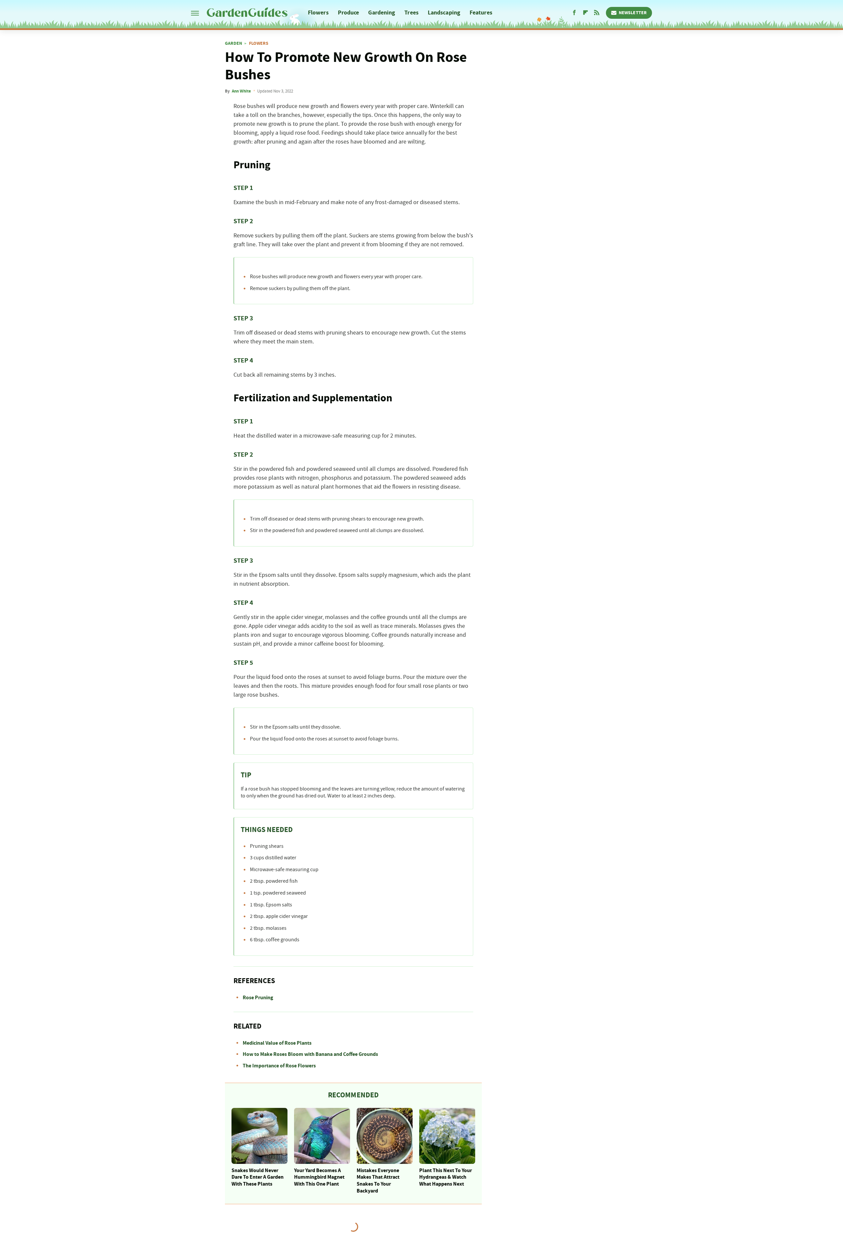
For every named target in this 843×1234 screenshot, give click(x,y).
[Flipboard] (585, 12)
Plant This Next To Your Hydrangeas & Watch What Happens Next (445, 1177)
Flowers (318, 12)
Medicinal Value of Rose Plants (277, 1043)
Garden (233, 43)
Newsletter (633, 13)
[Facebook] (574, 12)
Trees (411, 12)
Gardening (381, 12)
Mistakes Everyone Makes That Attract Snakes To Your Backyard (378, 1180)
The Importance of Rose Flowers (279, 1065)
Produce (348, 12)
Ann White (241, 91)
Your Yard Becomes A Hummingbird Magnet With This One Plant (319, 1177)
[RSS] (596, 12)
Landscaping (444, 12)
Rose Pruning (258, 997)
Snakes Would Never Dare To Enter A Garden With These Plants (257, 1177)
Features (481, 12)
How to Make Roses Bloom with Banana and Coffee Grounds (310, 1054)
